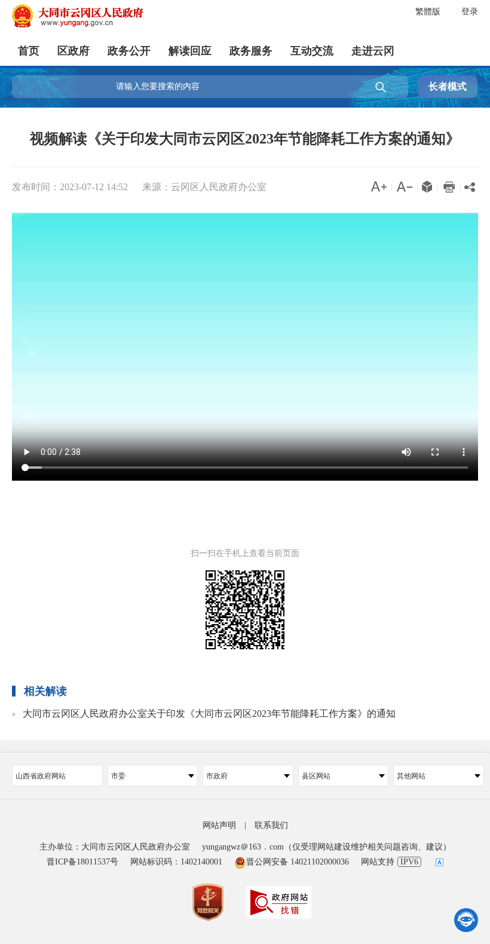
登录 (469, 11)
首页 (28, 51)
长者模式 (447, 86)
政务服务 (250, 51)
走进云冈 (372, 51)
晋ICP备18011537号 (82, 861)
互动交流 (311, 51)
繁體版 (427, 11)
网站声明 (219, 825)
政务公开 (129, 51)
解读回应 (190, 51)
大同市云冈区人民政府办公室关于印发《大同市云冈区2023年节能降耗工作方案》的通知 (209, 713)
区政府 (73, 51)
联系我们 (271, 825)
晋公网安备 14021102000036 (297, 861)
